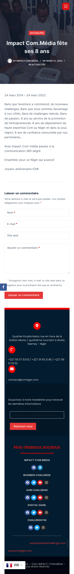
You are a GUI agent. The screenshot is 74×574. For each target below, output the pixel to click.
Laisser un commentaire (23, 295)
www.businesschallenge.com (48, 543)
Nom (11, 212)
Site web (12, 235)
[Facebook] (33, 467)
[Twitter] (33, 482)
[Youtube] (40, 482)
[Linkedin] (40, 467)
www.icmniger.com (20, 551)
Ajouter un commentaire (23, 247)
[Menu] (66, 6)
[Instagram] (46, 482)
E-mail (12, 224)
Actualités (37, 33)
